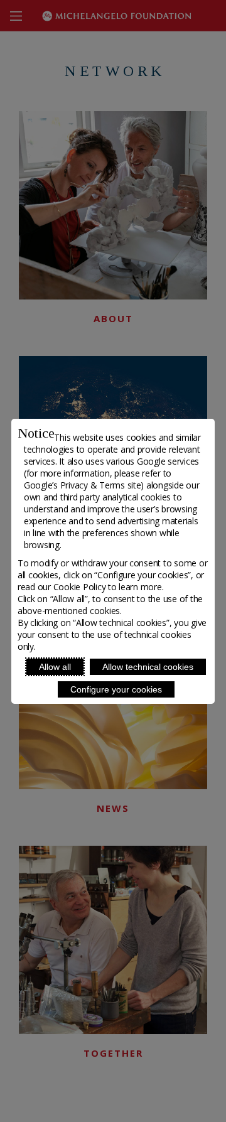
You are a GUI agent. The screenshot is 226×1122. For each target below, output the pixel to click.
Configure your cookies (116, 689)
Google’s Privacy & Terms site (82, 485)
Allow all (55, 667)
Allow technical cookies (147, 667)
